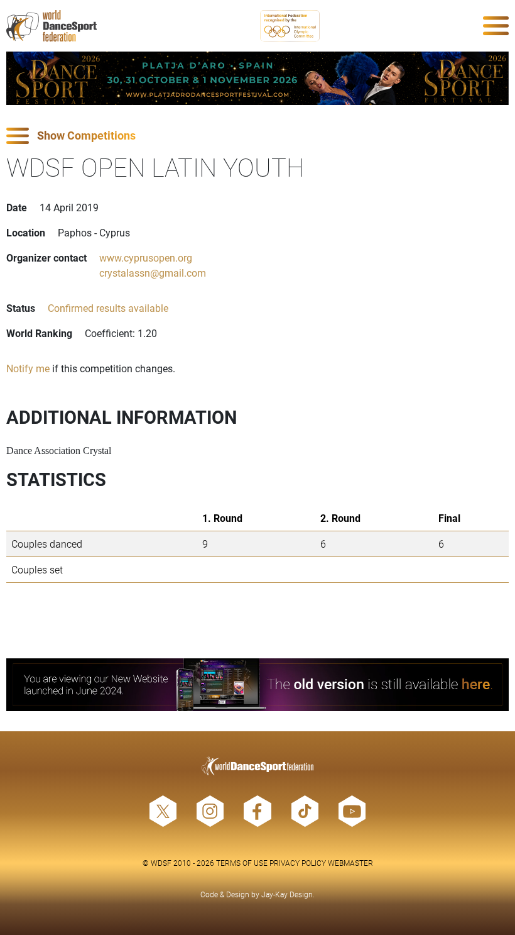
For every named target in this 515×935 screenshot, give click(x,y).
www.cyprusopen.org (145, 257)
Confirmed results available (108, 307)
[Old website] (257, 685)
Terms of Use (242, 863)
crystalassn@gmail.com (152, 272)
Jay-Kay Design (287, 894)
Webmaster (350, 863)
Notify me (28, 368)
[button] (257, 136)
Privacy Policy (297, 863)
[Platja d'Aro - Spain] (257, 78)
